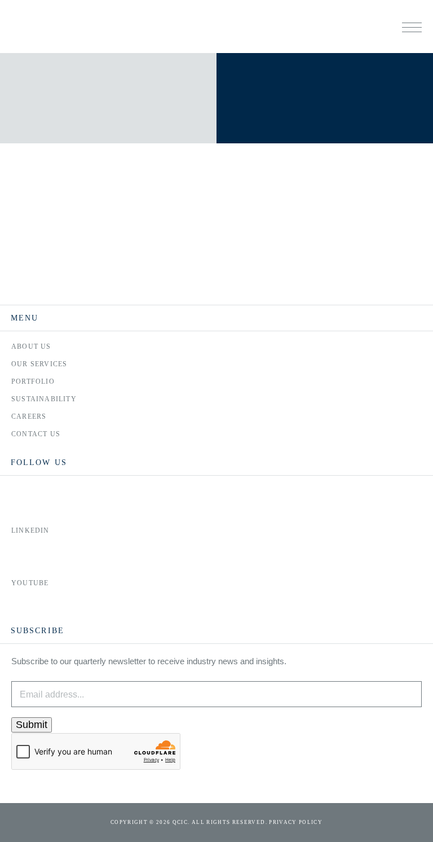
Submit (31, 724)
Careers (28, 416)
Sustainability (44, 399)
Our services (39, 364)
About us (31, 346)
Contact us (35, 434)
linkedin (30, 530)
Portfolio (33, 381)
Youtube (29, 583)
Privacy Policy (295, 822)
